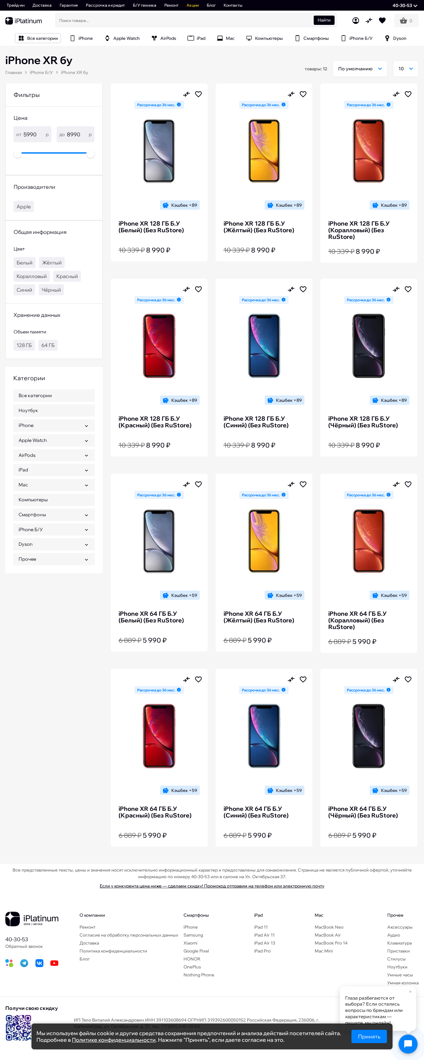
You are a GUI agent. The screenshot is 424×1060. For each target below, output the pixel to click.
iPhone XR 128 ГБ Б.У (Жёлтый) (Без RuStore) (259, 227)
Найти (324, 20)
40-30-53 (16, 939)
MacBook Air (328, 935)
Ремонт (171, 5)
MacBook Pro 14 (331, 943)
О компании (92, 915)
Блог (211, 5)
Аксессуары (400, 927)
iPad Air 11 (264, 935)
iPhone (191, 927)
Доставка (42, 5)
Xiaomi (190, 943)
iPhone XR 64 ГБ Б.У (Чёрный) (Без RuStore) (363, 812)
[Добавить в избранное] (198, 94)
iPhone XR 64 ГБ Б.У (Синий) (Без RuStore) (256, 812)
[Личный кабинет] (356, 21)
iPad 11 (261, 927)
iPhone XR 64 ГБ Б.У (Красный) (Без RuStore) (155, 812)
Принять (369, 1036)
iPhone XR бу (74, 72)
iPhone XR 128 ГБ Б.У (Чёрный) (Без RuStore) (363, 422)
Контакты (233, 5)
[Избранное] (382, 21)
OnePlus (192, 966)
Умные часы (400, 974)
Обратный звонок (24, 946)
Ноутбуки (397, 966)
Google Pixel (196, 951)
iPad (258, 915)
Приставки (398, 951)
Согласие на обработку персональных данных (129, 935)
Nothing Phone (199, 974)
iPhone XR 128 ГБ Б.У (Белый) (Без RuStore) (151, 227)
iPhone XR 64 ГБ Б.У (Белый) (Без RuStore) (151, 617)
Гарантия (69, 5)
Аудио (393, 935)
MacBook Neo (329, 927)
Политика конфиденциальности (113, 951)
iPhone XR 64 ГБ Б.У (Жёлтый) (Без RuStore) (259, 617)
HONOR (192, 958)
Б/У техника (144, 5)
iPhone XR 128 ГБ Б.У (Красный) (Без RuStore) (155, 422)
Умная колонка (403, 982)
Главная (13, 72)
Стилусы (396, 958)
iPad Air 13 (264, 943)
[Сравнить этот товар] (186, 94)
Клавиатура (399, 943)
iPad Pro (262, 951)
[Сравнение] (369, 21)
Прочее (395, 915)
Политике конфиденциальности (114, 1039)
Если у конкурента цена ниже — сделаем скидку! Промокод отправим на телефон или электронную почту (212, 885)
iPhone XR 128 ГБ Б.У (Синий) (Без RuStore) (256, 422)
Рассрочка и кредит (105, 5)
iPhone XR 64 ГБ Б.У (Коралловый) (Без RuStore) (357, 620)
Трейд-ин (16, 5)
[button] (405, 5)
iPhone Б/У (41, 72)
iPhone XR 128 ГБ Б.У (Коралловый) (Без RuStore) (359, 230)
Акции (192, 5)
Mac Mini (324, 951)
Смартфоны (196, 915)
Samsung (193, 935)
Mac (319, 915)
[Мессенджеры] (408, 1044)
